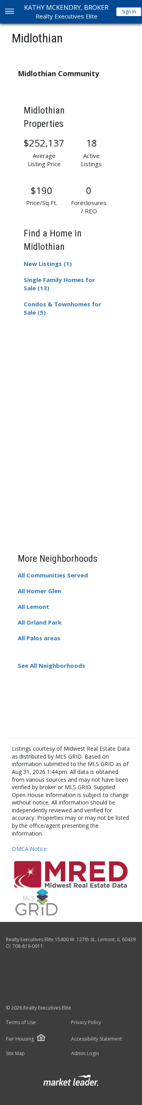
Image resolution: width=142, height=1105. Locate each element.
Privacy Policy (86, 1022)
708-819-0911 (27, 946)
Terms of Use (21, 1022)
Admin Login (85, 1053)
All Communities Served (53, 575)
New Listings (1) (48, 264)
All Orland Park (40, 622)
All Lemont (33, 606)
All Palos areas (39, 638)
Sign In (129, 11)
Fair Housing (20, 1038)
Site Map (15, 1053)
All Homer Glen (39, 591)
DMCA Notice (29, 848)
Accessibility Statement (96, 1039)
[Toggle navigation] (9, 12)
